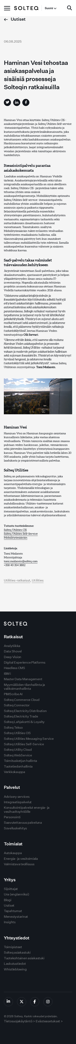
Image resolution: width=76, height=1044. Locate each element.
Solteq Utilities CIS (15, 529)
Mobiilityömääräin (15, 537)
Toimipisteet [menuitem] (13, 947)
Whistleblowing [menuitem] (15, 969)
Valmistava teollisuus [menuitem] (19, 864)
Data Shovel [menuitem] (13, 651)
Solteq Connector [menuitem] (17, 705)
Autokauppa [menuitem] (13, 853)
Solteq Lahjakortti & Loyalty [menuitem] (24, 722)
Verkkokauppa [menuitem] (14, 772)
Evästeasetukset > (49, 1021)
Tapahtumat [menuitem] (13, 911)
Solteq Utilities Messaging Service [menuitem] (29, 739)
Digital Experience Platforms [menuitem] (24, 662)
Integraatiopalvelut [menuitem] (18, 802)
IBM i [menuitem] (7, 674)
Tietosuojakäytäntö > (19, 1021)
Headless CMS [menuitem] (14, 668)
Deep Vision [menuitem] (12, 657)
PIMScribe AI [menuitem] (13, 694)
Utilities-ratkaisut (17, 580)
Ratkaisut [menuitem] (13, 636)
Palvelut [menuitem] (12, 787)
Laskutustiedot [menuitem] (15, 964)
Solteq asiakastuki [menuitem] (17, 952)
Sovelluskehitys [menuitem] (15, 828)
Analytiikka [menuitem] (12, 646)
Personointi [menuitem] (12, 817)
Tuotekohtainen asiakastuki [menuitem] (24, 958)
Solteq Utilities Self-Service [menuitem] (24, 744)
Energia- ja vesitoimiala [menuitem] (21, 859)
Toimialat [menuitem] (13, 843)
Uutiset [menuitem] (9, 905)
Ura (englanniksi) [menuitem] (16, 894)
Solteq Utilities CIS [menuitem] (17, 733)
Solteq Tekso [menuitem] (13, 727)
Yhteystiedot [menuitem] (16, 937)
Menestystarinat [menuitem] (16, 917)
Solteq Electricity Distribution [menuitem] (25, 711)
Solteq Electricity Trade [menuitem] (21, 716)
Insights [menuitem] (10, 922)
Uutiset (18, 19)
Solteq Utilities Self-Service (21, 533)
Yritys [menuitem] (9, 879)
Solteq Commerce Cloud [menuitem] (22, 700)
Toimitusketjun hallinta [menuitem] (20, 761)
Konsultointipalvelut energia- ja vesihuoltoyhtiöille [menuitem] (26, 809)
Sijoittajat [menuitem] (11, 889)
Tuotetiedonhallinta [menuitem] (18, 766)
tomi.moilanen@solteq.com (21, 561)
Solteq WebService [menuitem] (18, 755)
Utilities (37, 580)
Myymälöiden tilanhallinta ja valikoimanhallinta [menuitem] (24, 687)
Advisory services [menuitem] (17, 797)
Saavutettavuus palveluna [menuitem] (23, 822)
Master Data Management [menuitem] (23, 679)
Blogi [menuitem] (7, 900)
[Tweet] (7, 102)
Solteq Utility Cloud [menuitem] (18, 750)
